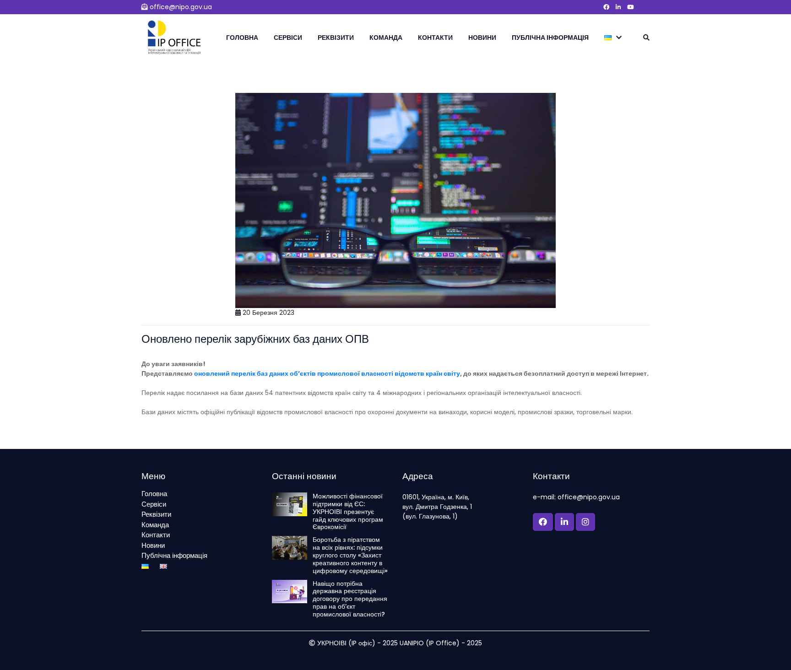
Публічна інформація (550, 37)
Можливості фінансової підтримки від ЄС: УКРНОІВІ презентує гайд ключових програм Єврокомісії (348, 511)
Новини (482, 37)
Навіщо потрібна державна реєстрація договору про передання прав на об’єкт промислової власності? (350, 599)
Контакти (435, 37)
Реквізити (336, 37)
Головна (242, 37)
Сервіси (288, 37)
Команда (385, 37)
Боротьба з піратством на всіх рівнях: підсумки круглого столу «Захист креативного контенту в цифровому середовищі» (350, 555)
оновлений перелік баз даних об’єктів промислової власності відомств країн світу (327, 373)
